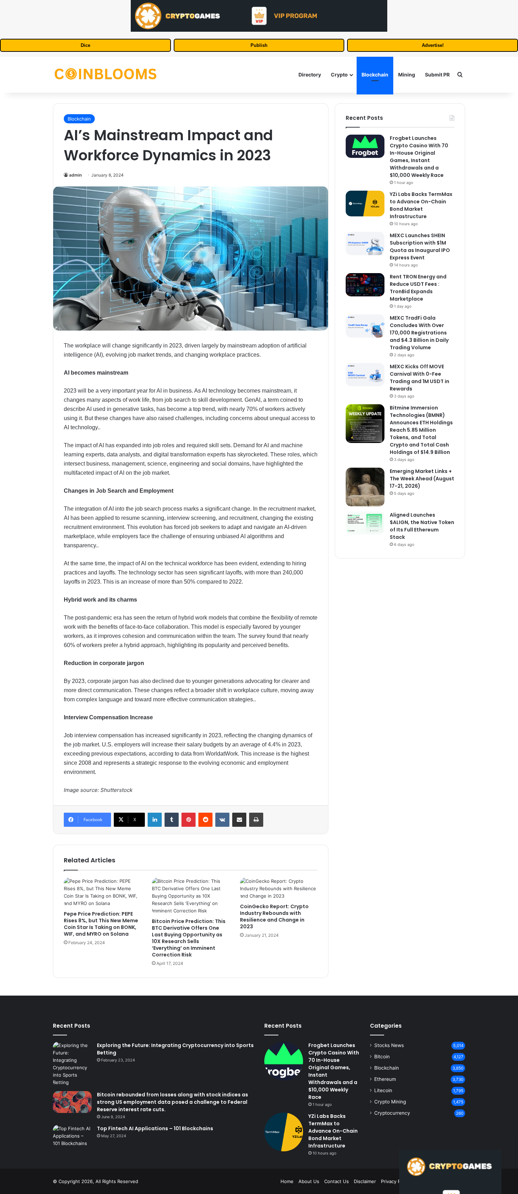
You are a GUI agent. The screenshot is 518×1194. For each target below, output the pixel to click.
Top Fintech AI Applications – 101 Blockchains (155, 1128)
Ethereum (385, 1079)
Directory (309, 75)
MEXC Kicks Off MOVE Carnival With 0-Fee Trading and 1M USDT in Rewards (419, 377)
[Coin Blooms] (106, 75)
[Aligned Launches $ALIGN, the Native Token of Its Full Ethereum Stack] (365, 523)
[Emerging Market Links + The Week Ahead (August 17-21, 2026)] (365, 487)
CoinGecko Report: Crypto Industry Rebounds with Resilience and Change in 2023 (274, 916)
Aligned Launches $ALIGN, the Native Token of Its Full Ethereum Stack (422, 526)
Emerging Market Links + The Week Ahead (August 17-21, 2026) (422, 479)
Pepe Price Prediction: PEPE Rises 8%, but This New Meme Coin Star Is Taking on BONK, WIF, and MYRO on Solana (101, 923)
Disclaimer (365, 1181)
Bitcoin (382, 1056)
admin (75, 175)
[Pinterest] (188, 820)
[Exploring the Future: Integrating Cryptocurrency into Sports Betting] (72, 1064)
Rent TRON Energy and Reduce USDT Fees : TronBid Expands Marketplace (418, 287)
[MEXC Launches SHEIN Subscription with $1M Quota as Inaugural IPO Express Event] (365, 243)
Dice (85, 45)
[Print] (256, 820)
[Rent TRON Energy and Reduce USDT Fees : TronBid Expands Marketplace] (365, 284)
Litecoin (383, 1090)
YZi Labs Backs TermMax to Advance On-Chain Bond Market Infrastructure (421, 205)
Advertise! (433, 45)
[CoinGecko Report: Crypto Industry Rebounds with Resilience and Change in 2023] (278, 889)
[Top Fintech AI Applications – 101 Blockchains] (72, 1136)
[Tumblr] (172, 820)
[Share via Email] (239, 820)
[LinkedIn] (155, 820)
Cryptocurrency (392, 1113)
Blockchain (375, 75)
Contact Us (336, 1181)
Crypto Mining (390, 1101)
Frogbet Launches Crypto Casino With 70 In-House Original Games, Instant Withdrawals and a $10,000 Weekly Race (419, 157)
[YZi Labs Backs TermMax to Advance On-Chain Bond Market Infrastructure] (365, 203)
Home (287, 1181)
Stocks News (389, 1045)
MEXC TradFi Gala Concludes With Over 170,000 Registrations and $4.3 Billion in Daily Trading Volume (419, 332)
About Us (308, 1181)
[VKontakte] (222, 820)
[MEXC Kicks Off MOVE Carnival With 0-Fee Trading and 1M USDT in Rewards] (365, 374)
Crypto (339, 75)
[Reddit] (205, 820)
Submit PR (437, 75)
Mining (406, 75)
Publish (259, 45)
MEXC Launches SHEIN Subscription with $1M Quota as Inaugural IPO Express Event (420, 246)
